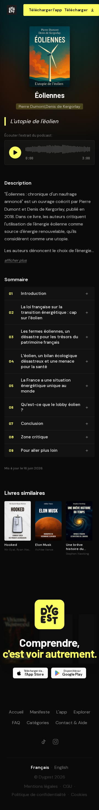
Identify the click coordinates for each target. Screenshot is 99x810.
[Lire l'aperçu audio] (15, 152)
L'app (61, 712)
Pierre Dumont (32, 106)
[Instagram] (55, 741)
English (61, 767)
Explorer (82, 712)
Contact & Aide (71, 723)
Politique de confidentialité (39, 794)
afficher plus (15, 260)
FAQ (16, 723)
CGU (67, 786)
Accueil (16, 712)
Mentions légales (41, 786)
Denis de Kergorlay (63, 106)
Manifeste (40, 712)
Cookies (79, 794)
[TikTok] (43, 741)
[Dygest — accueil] (12, 10)
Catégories (38, 723)
